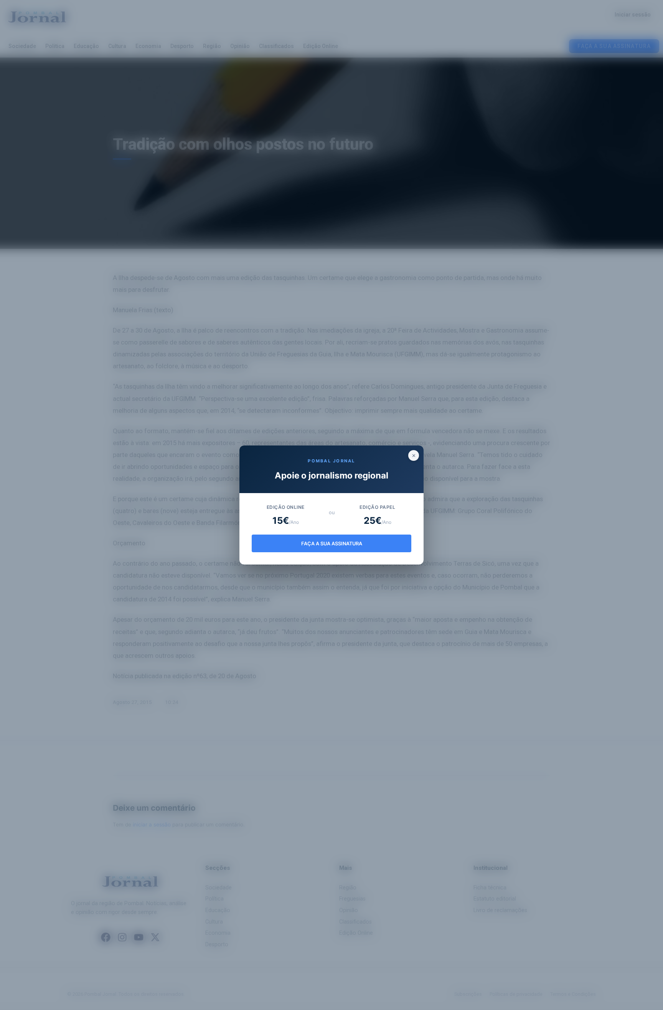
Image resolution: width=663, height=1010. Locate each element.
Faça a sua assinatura (331, 543)
